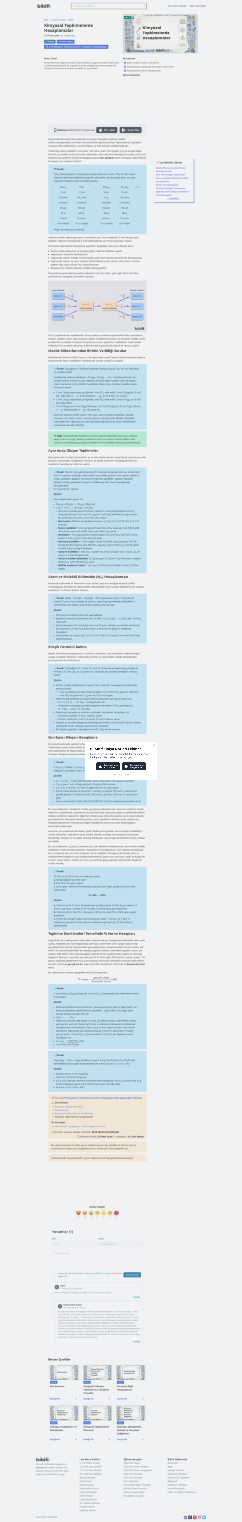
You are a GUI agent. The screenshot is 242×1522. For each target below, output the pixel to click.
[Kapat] (153, 745)
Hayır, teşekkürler (121, 774)
